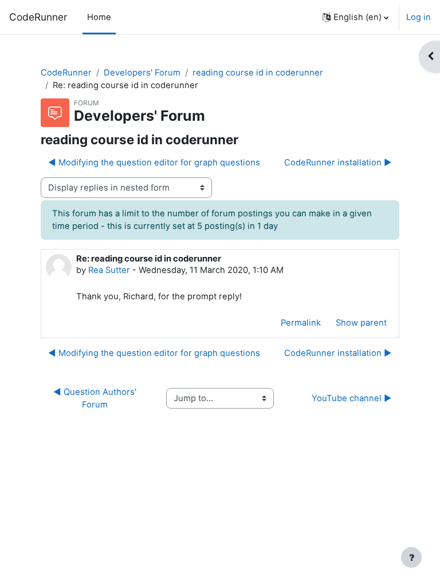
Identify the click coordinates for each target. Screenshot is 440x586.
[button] (355, 17)
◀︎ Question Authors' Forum (96, 398)
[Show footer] (411, 557)
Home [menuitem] (99, 17)
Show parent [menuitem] (361, 323)
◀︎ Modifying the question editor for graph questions (154, 162)
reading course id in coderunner (257, 73)
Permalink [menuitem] (301, 323)
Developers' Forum (142, 73)
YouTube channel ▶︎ (352, 398)
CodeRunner (38, 17)
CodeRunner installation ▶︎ (338, 162)
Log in (418, 17)
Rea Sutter (109, 270)
